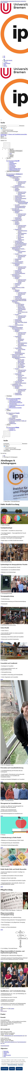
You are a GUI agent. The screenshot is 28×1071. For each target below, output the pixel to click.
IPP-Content (11, 1008)
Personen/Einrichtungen (7, 130)
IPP (5, 135)
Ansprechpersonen (5, 1045)
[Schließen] (6, 426)
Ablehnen (12, 1068)
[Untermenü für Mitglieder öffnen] (20, 250)
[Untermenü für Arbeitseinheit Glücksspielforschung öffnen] (25, 201)
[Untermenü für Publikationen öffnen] (21, 374)
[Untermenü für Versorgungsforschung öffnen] (22, 263)
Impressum (5, 1051)
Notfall (5, 1053)
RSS (2, 1009)
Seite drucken (4, 1011)
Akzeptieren (19, 1068)
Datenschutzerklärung (12, 1064)
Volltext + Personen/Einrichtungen (10, 131)
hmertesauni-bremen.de (15, 1035)
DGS (4, 1056)
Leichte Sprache (7, 1055)
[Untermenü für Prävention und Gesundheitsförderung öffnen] (22, 210)
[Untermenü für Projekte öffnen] (19, 224)
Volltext (4, 128)
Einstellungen (4, 1068)
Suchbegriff (3, 125)
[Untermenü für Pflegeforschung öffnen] (17, 326)
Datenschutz (6, 1052)
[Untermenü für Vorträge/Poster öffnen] (22, 348)
